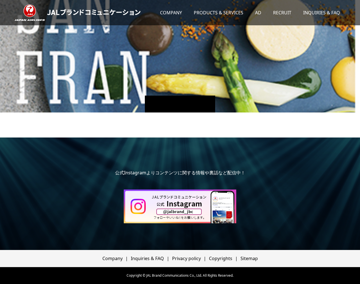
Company (112, 258)
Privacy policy (186, 258)
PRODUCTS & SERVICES (218, 13)
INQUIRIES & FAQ (321, 13)
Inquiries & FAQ (147, 258)
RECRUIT (282, 13)
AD (258, 13)
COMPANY (171, 13)
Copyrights (220, 258)
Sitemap (249, 258)
